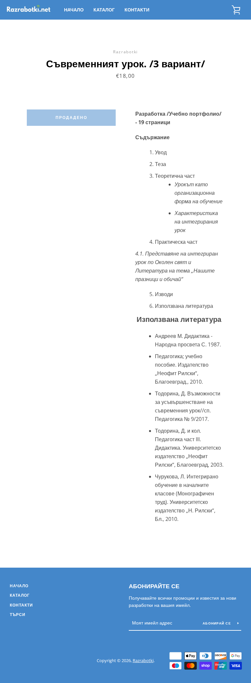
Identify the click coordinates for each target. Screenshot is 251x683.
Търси (17, 614)
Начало (74, 10)
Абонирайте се (154, 586)
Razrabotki (143, 660)
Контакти (137, 10)
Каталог (104, 10)
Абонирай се (217, 623)
